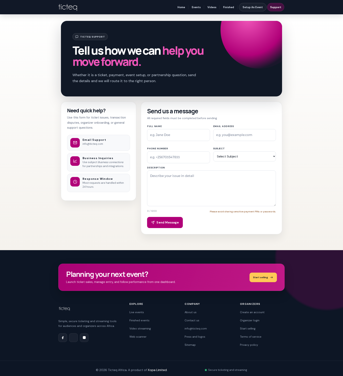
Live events (136, 312)
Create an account (252, 312)
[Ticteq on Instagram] (84, 337)
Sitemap (190, 345)
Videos (211, 7)
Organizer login (249, 320)
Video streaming (140, 328)
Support (275, 7)
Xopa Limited (157, 370)
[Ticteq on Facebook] (62, 337)
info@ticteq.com (93, 144)
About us (191, 312)
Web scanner (137, 336)
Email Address (223, 126)
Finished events (139, 320)
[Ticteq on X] (73, 337)
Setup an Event (253, 7)
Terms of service (250, 336)
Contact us (192, 320)
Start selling (260, 277)
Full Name (154, 126)
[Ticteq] (68, 7)
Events (196, 7)
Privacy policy (249, 345)
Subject (219, 148)
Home (181, 7)
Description (156, 167)
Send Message (167, 222)
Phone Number (157, 148)
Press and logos (195, 336)
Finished (228, 7)
